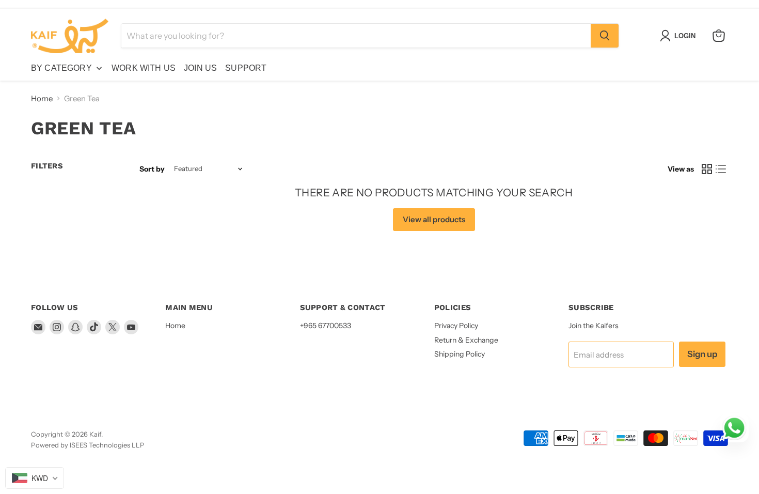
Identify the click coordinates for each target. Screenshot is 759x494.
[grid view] (707, 169)
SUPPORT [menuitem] (245, 68)
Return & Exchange (466, 340)
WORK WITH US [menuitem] (144, 68)
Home (42, 98)
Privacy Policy (456, 325)
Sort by (152, 169)
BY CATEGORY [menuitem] (61, 68)
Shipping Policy (459, 354)
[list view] (721, 169)
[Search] (605, 36)
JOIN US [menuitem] (200, 68)
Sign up (702, 354)
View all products (434, 219)
